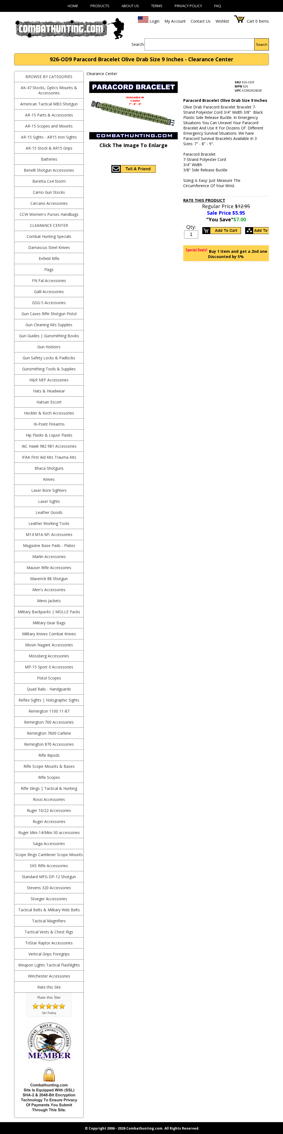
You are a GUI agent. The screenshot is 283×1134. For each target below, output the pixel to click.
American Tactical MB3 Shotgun (49, 104)
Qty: (191, 227)
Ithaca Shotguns (49, 468)
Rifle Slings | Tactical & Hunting (49, 788)
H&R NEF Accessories (49, 380)
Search (261, 45)
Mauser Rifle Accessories (49, 567)
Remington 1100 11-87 (48, 711)
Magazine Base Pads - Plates (49, 545)
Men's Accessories (48, 589)
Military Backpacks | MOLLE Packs (49, 611)
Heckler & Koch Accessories (49, 413)
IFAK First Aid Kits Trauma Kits (49, 457)
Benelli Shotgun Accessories (49, 170)
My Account (175, 21)
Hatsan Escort (49, 402)
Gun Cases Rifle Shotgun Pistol (49, 313)
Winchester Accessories (49, 976)
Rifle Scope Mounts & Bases (49, 766)
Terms (157, 5)
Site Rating (49, 1013)
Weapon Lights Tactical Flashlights (49, 965)
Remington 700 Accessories (49, 722)
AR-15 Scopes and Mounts (49, 126)
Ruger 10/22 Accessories (49, 810)
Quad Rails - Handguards (49, 689)
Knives (49, 479)
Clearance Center (49, 225)
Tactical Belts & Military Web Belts (49, 909)
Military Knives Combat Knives (49, 633)
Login (154, 21)
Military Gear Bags (49, 622)
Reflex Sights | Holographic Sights (49, 700)
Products (99, 5)
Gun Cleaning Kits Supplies (48, 324)
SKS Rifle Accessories (49, 865)
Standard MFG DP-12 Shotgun (49, 876)
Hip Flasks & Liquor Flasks (49, 435)
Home (73, 5)
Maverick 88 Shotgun (49, 578)
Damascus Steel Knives (49, 247)
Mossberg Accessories (49, 655)
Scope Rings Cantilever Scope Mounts (49, 854)
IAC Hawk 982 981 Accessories (49, 446)
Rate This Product (204, 200)
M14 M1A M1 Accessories (49, 534)
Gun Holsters (49, 346)
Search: (138, 44)
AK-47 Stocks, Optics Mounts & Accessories (49, 90)
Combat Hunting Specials (49, 236)
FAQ (217, 5)
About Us (130, 5)
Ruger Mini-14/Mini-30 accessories (49, 832)
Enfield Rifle (49, 258)
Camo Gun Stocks (49, 192)
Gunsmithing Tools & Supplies (49, 368)
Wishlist (222, 21)
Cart (250, 21)
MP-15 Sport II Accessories (49, 667)
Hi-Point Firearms (49, 424)
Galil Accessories (49, 291)
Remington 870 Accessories (49, 744)
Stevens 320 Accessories (49, 887)
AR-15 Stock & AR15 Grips (49, 148)
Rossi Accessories (49, 799)
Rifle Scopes (49, 777)
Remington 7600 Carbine (49, 733)
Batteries (49, 159)
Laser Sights (49, 501)
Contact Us (201, 21)
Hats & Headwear (49, 391)
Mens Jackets (49, 600)
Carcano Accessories (49, 203)
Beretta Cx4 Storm (49, 181)
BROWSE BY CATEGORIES (48, 76)
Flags (49, 269)
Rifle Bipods (49, 755)
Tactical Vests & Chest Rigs (49, 931)
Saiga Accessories (49, 843)
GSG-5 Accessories (49, 302)
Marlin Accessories (49, 556)
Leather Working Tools (48, 523)
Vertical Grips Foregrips (49, 954)
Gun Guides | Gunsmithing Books (49, 335)
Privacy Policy (188, 5)
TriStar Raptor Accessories (49, 943)
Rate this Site (49, 987)
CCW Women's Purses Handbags (49, 214)
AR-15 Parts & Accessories (49, 115)
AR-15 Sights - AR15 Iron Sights (49, 137)
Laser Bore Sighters (49, 490)
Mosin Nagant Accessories (49, 644)
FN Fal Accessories (49, 280)
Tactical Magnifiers (49, 920)
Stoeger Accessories (49, 898)
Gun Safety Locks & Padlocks (49, 357)
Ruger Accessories (49, 821)
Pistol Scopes (49, 678)
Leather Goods (49, 512)
